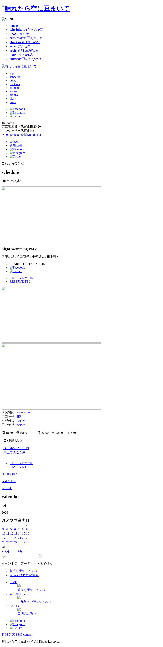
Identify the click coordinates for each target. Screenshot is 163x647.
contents (15, 84)
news (13, 80)
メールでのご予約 (16, 448)
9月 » (21, 551)
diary (13, 98)
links (13, 102)
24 (3, 542)
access (13, 91)
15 (23, 533)
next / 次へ (9, 481)
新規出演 (16, 145)
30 (27, 542)
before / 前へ (10, 473)
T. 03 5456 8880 (12, 634)
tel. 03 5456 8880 (13, 134)
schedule (15, 77)
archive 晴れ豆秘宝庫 (24, 575)
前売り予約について (24, 571)
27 (15, 542)
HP (19, 416)
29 (23, 542)
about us (15, 87)
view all (7, 488)
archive (14, 95)
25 (7, 542)
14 (19, 533)
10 (3, 533)
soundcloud (24, 412)
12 (11, 533)
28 (19, 542)
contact (14, 141)
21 (19, 538)
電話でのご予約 (14, 452)
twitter (21, 420)
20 (15, 538)
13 (15, 533)
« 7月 (5, 551)
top (12, 73)
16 (27, 533)
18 (7, 538)
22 (23, 538)
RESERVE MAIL (21, 278)
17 (3, 538)
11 (7, 533)
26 (11, 542)
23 (27, 538)
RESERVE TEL (20, 281)
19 (11, 538)
